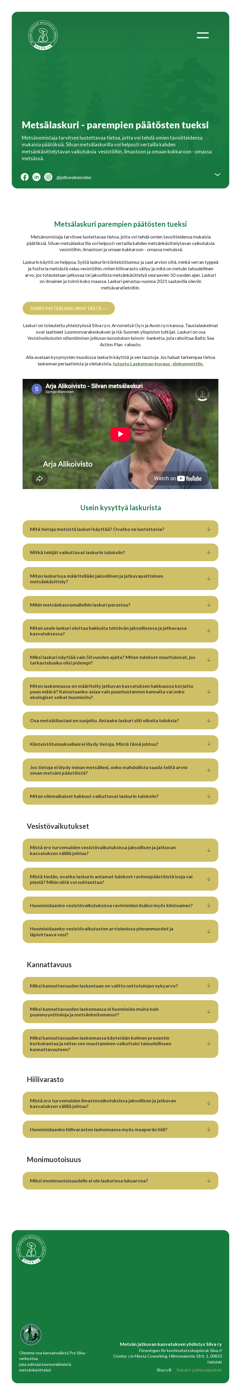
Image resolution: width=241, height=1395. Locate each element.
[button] (203, 35)
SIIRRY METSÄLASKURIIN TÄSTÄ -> (69, 308)
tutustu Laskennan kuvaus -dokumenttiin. (158, 363)
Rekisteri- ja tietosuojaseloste (199, 1370)
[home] (44, 35)
